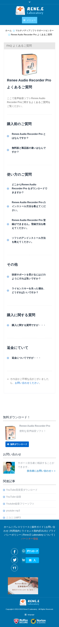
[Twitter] (14, 559)
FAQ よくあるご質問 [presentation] (19, 45)
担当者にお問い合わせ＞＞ (41, 471)
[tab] (29, 45)
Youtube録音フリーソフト (20, 503)
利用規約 (15, 531)
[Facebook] (14, 551)
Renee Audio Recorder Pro (29, 80)
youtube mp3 (13, 510)
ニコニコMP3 (13, 517)
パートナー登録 (29, 538)
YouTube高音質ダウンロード (22, 490)
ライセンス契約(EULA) (34, 531)
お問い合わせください (27, 383)
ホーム (7, 527)
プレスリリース (21, 527)
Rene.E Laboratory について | (39, 534)
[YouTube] (14, 568)
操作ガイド (38, 527)
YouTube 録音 (13, 496)
